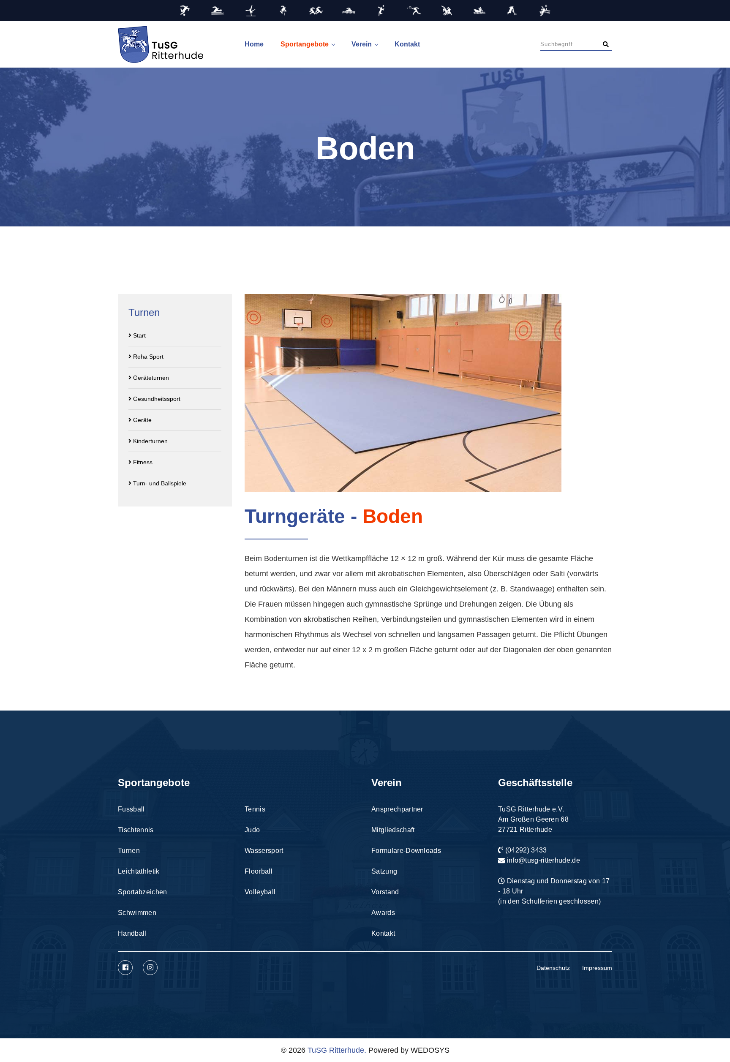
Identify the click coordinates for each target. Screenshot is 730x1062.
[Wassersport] (479, 10)
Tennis (255, 809)
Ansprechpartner (397, 809)
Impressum (597, 967)
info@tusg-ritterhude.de (543, 860)
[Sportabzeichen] (316, 10)
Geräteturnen (150, 377)
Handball (132, 933)
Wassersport (264, 850)
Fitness (142, 462)
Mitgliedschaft (392, 829)
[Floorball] (512, 10)
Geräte (141, 420)
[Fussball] (185, 10)
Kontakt (407, 44)
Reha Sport (147, 356)
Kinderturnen (149, 441)
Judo (252, 829)
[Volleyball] (545, 10)
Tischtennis (136, 829)
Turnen (129, 850)
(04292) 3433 (526, 850)
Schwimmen (137, 912)
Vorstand (385, 892)
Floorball (258, 871)
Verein (361, 44)
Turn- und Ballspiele (158, 483)
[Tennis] (414, 10)
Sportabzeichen (142, 892)
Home (254, 44)
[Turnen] (250, 10)
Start (138, 335)
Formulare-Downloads (406, 850)
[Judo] (447, 10)
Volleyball (260, 892)
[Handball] (381, 10)
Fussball (131, 809)
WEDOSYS (430, 1050)
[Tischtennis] (218, 10)
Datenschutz (553, 967)
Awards (383, 912)
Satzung (384, 871)
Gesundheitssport (155, 398)
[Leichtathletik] (283, 10)
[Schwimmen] (349, 10)
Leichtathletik (138, 871)
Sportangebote (305, 44)
